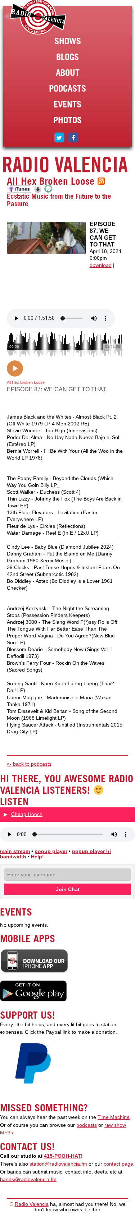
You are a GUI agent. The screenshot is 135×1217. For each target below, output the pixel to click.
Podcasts (67, 88)
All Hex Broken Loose (51, 181)
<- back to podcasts (29, 764)
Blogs (67, 57)
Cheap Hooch (26, 814)
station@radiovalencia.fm (58, 1164)
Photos (67, 120)
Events (67, 104)
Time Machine (114, 1117)
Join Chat (68, 889)
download (101, 265)
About (68, 73)
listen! (10, 16)
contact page (118, 1164)
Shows (67, 41)
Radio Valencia (32, 1204)
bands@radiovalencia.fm (28, 1179)
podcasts (86, 1125)
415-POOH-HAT (62, 1156)
